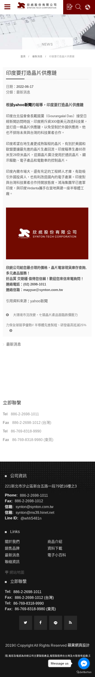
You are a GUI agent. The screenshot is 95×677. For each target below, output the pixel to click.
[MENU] (7, 6)
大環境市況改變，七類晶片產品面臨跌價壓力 (45, 315)
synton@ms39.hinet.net (35, 513)
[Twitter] (25, 623)
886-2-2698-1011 (25, 414)
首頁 (23, 56)
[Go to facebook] (84, 663)
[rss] (70, 623)
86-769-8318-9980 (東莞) (32, 440)
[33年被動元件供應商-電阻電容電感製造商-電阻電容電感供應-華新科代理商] (47, 31)
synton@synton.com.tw (34, 507)
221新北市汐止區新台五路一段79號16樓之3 (41, 486)
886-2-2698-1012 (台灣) (31, 423)
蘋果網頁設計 (79, 645)
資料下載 (55, 548)
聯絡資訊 (12, 562)
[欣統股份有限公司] (36, 5)
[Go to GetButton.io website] (84, 672)
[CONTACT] (69, 6)
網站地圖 (16, 572)
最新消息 (37, 56)
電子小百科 (57, 555)
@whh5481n (31, 518)
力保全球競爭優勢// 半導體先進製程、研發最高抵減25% (46, 325)
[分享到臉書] (40, 623)
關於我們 (12, 542)
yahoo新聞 (22, 105)
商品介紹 (55, 542)
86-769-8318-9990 (26, 431)
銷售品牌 (12, 548)
